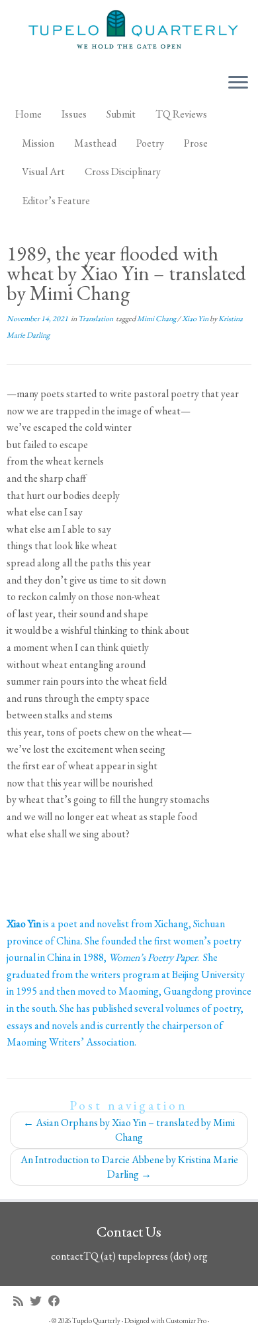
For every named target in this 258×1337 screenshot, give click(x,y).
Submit (121, 114)
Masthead (95, 143)
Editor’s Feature (56, 201)
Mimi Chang (157, 318)
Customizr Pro (186, 1320)
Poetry (150, 143)
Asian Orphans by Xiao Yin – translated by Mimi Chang (129, 1130)
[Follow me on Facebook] (57, 1301)
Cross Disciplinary (123, 171)
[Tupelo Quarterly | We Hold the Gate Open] (129, 31)
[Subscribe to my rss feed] (21, 1301)
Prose (196, 143)
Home (28, 114)
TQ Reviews (181, 114)
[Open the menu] (238, 83)
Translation (96, 318)
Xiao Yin (196, 318)
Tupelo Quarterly (96, 1320)
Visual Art (43, 171)
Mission (38, 143)
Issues (74, 114)
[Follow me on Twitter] (39, 1301)
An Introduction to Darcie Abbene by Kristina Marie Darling (129, 1167)
